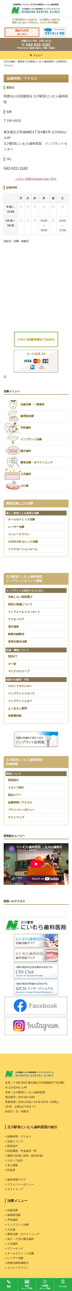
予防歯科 (25, 427)
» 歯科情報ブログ (15, 1179)
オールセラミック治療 (21, 519)
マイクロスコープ (19, 671)
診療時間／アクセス (20, 802)
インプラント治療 (31, 439)
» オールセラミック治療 (19, 1253)
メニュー (38, 55)
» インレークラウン (17, 1267)
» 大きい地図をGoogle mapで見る (36, 179)
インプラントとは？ (20, 700)
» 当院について (14, 1141)
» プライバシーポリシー (19, 1184)
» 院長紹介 (11, 1146)
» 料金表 (10, 1169)
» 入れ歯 (10, 1229)
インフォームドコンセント (24, 611)
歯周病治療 (27, 416)
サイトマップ (16, 817)
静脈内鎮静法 (16, 634)
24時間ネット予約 (45, 1287)
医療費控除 (15, 715)
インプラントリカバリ (21, 693)
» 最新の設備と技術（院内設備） (25, 1155)
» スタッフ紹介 (14, 1160)
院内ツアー (15, 795)
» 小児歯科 (11, 1243)
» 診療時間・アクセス (18, 1136)
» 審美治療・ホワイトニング (22, 1234)
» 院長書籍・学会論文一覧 (21, 1150)
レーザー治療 (16, 526)
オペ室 (12, 663)
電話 (9, 1286)
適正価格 (13, 626)
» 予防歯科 (11, 1219)
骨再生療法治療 (17, 641)
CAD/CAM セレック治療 (23, 541)
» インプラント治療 (17, 1224)
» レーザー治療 (14, 1258)
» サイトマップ (14, 1189)
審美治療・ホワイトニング (36, 462)
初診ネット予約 (26, 1287)
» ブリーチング (14, 1248)
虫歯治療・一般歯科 (32, 404)
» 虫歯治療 (11, 1210)
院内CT (12, 656)
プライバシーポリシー (21, 809)
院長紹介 (13, 780)
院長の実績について (20, 604)
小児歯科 (25, 474)
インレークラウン (19, 534)
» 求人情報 (11, 1165)
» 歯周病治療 (13, 1215)
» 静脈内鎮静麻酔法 (17, 1262)
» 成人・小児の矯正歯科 (19, 1238)
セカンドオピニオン (20, 685)
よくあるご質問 (17, 708)
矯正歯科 (25, 450)
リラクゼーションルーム (23, 549)
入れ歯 (24, 485)
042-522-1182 (37, 45)
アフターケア (16, 619)
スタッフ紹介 (16, 787)
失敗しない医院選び (20, 596)
